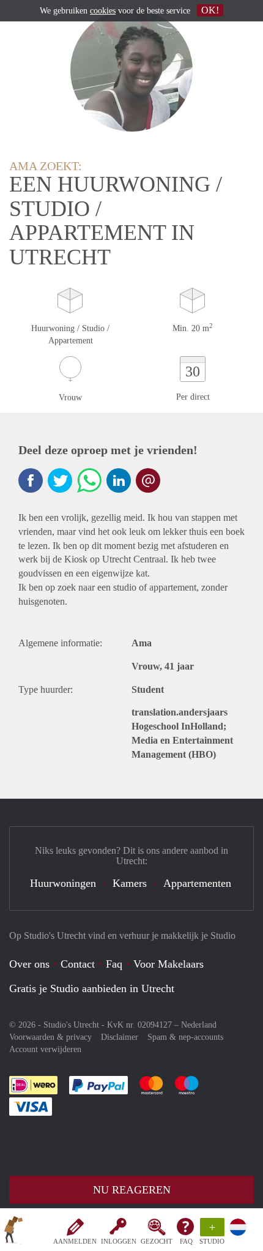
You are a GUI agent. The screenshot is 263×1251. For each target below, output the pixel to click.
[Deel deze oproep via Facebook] (30, 480)
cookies (103, 10)
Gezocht (156, 1241)
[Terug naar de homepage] (13, 1232)
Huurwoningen (63, 883)
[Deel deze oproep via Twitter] (60, 480)
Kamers (130, 883)
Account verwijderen (45, 1049)
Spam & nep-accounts (185, 1037)
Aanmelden (75, 1241)
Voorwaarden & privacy (50, 1037)
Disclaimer (119, 1037)
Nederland (199, 1024)
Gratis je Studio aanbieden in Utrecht (91, 988)
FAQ (186, 1241)
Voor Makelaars (168, 964)
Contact (78, 964)
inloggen (118, 1241)
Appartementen (197, 883)
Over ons (29, 964)
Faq (114, 964)
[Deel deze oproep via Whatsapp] (89, 480)
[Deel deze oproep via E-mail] (148, 480)
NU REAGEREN (132, 1190)
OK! (210, 10)
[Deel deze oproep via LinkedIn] (118, 480)
